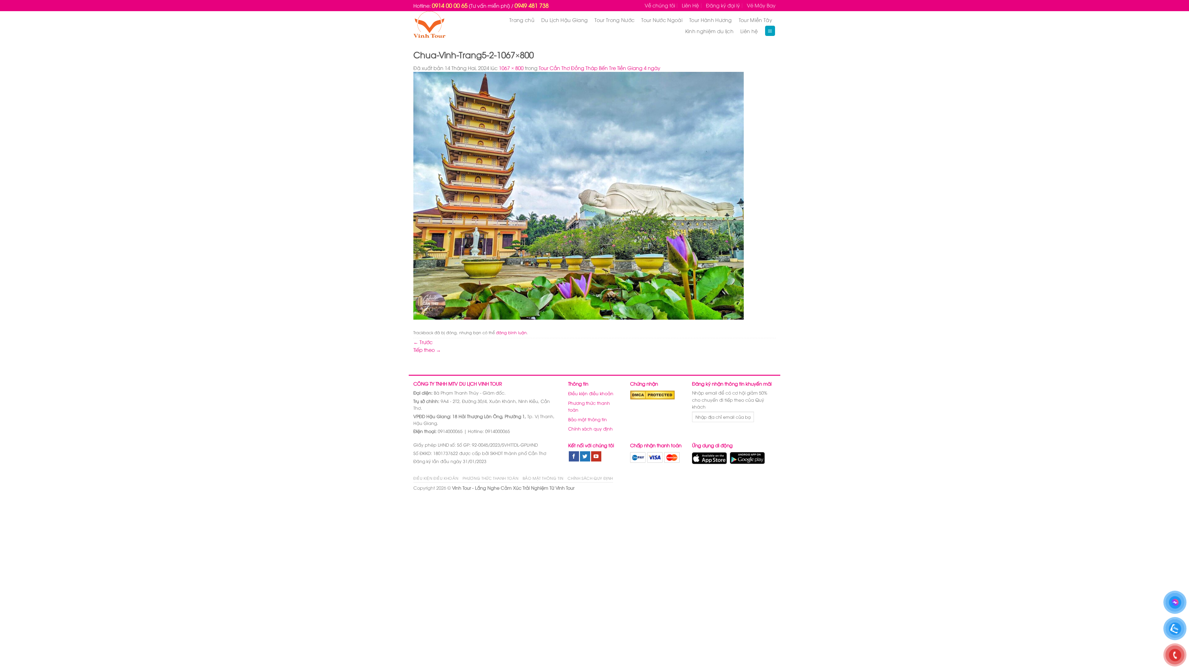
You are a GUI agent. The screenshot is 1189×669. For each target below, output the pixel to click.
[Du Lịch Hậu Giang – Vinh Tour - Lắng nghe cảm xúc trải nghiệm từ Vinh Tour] (441, 25)
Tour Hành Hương (710, 19)
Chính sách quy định (590, 428)
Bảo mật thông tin (587, 419)
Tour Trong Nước (614, 19)
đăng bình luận (511, 332)
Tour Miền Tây (755, 19)
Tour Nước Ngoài (661, 19)
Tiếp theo (427, 349)
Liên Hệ (690, 5)
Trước (423, 342)
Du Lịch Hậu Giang (564, 19)
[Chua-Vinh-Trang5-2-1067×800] (578, 195)
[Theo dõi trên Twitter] (585, 456)
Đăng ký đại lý (723, 5)
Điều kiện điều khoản (590, 393)
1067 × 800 (511, 67)
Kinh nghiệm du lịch (709, 31)
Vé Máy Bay (761, 5)
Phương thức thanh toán (589, 406)
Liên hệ (749, 31)
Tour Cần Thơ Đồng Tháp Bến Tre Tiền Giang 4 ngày (599, 67)
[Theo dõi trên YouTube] (596, 456)
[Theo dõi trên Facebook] (574, 456)
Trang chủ (521, 19)
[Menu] (770, 31)
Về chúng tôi (660, 5)
